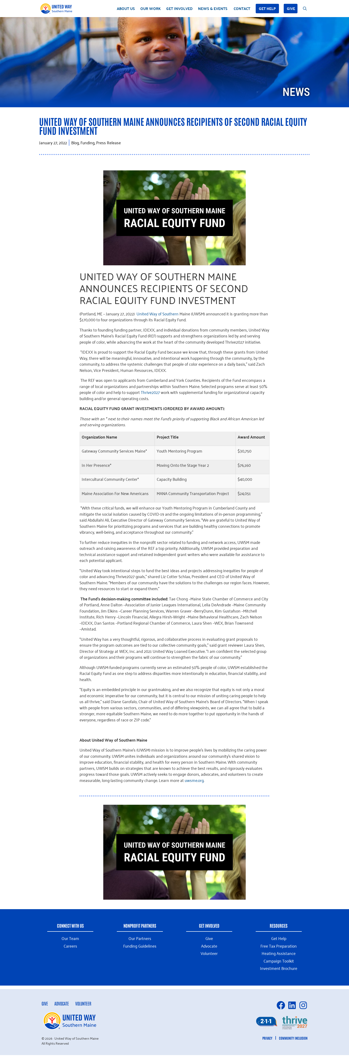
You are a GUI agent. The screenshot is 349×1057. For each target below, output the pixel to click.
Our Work (150, 8)
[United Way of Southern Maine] (57, 8)
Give (291, 8)
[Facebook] (281, 1005)
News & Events (212, 8)
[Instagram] (303, 1005)
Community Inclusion (293, 1038)
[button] (258, 1022)
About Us (126, 8)
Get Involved (179, 8)
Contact (242, 8)
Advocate (61, 1003)
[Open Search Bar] (305, 8)
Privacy (267, 1038)
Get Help (267, 8)
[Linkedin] (292, 1005)
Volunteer (83, 1003)
